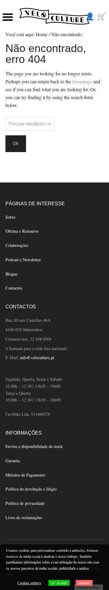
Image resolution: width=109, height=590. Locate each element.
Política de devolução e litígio (31, 489)
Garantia (12, 460)
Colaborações (16, 245)
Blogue (11, 274)
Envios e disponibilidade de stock (34, 446)
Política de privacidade (25, 503)
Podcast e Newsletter (23, 259)
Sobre (10, 217)
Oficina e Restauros (21, 231)
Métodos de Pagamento (25, 475)
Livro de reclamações (23, 517)
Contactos (13, 288)
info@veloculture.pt (37, 357)
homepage (82, 81)
